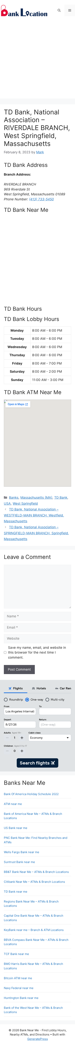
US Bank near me (15, 828)
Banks (13, 497)
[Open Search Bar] (59, 10)
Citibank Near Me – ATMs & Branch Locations (34, 882)
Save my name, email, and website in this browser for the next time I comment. (37, 652)
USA (7, 503)
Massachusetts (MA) (36, 497)
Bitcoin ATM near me (18, 978)
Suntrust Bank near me (19, 862)
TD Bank (60, 497)
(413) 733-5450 (41, 199)
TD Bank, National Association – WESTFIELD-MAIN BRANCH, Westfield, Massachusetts (34, 515)
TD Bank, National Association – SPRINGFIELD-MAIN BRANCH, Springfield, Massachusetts (36, 533)
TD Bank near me (15, 891)
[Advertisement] (37, 61)
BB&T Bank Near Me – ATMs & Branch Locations (36, 872)
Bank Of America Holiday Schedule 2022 (31, 794)
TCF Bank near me (16, 954)
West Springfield (25, 503)
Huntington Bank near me (21, 998)
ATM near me (13, 804)
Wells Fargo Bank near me (21, 852)
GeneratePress (37, 1039)
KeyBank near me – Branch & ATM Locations (34, 930)
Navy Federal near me (18, 988)
